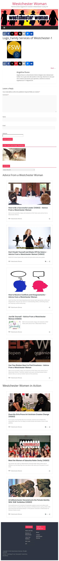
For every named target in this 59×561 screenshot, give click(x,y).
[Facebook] (8, 34)
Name (4, 117)
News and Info (29, 530)
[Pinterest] (16, 34)
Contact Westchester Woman (39, 536)
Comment (6, 94)
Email (4, 125)
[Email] (24, 34)
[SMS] (28, 34)
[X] (12, 34)
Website (5, 133)
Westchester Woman (29, 3)
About (37, 532)
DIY (26, 543)
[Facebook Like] (4, 34)
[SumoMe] (31, 34)
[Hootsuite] (20, 34)
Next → (53, 68)
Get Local (27, 541)
